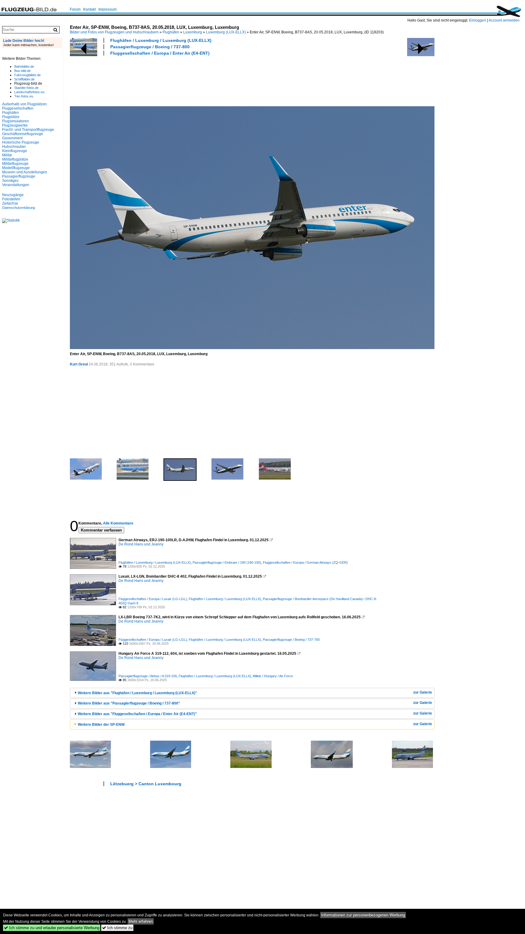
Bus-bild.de (22, 71)
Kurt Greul (79, 364)
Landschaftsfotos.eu (29, 92)
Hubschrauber (14, 146)
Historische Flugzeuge (20, 142)
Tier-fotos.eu (23, 96)
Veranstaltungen (15, 185)
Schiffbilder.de (24, 79)
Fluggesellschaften (17, 108)
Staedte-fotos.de (26, 88)
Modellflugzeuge (16, 168)
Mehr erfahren (141, 921)
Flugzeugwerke (15, 125)
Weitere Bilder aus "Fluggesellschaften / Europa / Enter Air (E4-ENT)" (137, 714)
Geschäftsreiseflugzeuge (22, 134)
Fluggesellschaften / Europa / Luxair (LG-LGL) (152, 599)
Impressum (107, 9)
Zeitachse (10, 203)
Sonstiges (10, 180)
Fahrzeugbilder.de (27, 75)
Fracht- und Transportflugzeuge (28, 129)
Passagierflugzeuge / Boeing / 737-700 (291, 639)
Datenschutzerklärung (18, 207)
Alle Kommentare (118, 523)
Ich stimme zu (117, 928)
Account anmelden (504, 20)
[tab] (252, 693)
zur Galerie (422, 692)
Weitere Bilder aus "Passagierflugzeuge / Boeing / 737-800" (129, 703)
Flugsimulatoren (15, 121)
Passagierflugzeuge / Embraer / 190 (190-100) (227, 562)
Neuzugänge (13, 195)
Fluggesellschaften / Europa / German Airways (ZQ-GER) (305, 562)
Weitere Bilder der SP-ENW (101, 724)
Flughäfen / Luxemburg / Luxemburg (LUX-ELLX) (160, 40)
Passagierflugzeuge (18, 176)
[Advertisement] (180, 80)
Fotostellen (11, 199)
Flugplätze (10, 117)
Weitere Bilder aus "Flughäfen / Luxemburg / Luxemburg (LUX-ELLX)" (137, 693)
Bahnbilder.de (24, 66)
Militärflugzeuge (15, 163)
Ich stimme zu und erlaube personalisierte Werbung (51, 928)
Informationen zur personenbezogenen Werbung (363, 915)
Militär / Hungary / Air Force (273, 676)
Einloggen (477, 20)
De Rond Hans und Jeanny (140, 544)
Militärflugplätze (15, 159)
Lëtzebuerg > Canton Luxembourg (145, 783)
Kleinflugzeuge (14, 151)
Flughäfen (171, 32)
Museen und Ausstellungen (24, 172)
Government (12, 138)
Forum (75, 9)
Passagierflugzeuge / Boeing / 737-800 (150, 46)
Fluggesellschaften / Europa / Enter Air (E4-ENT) (160, 53)
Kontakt (89, 9)
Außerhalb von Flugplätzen (24, 104)
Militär (7, 155)
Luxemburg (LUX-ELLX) (226, 32)
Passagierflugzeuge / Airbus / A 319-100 (147, 676)
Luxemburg (192, 32)
